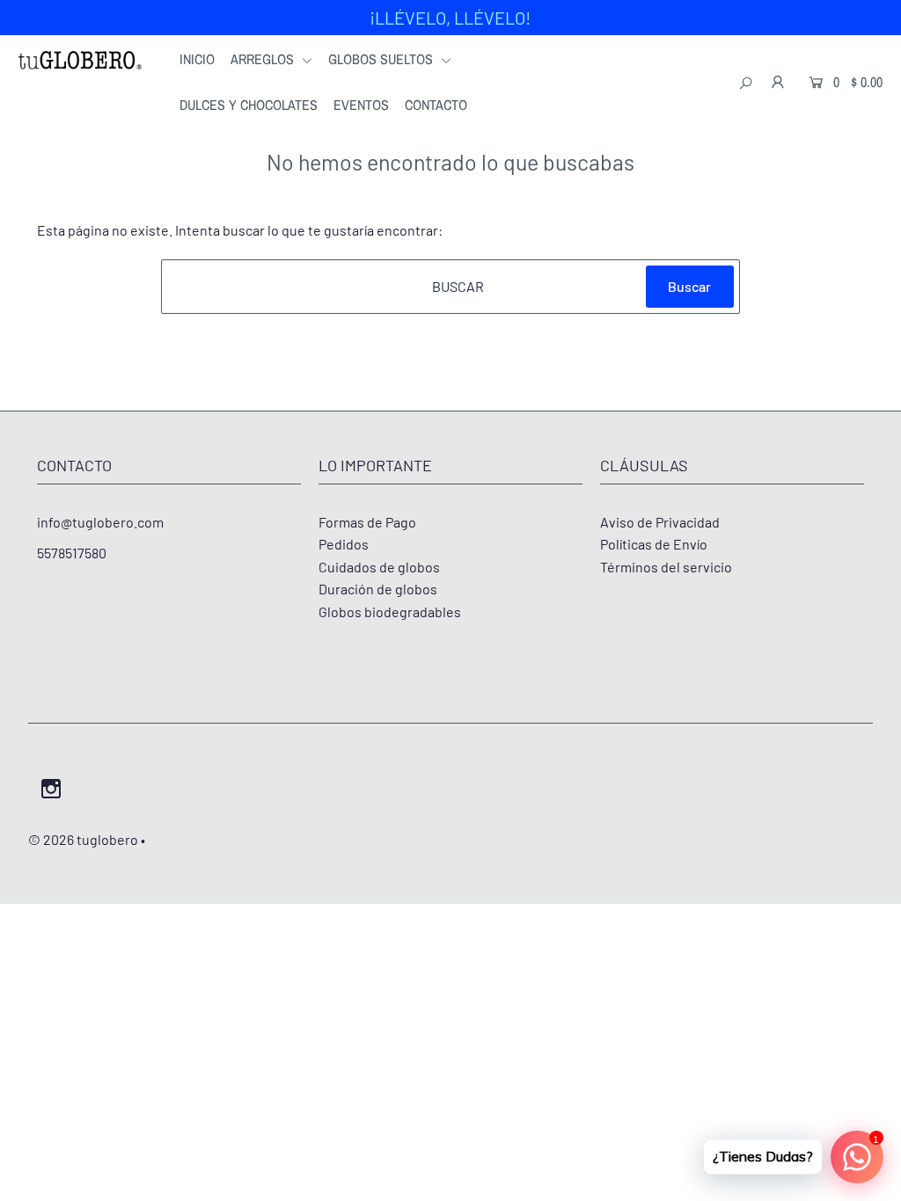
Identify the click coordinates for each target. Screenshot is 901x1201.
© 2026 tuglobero (83, 839)
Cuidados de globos (379, 566)
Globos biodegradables (390, 611)
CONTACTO (436, 104)
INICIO (197, 59)
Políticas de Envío (653, 543)
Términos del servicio (666, 566)
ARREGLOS (264, 59)
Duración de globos (378, 588)
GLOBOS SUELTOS (382, 59)
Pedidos (344, 543)
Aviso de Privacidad (660, 521)
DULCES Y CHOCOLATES (248, 104)
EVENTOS (361, 104)
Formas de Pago (367, 521)
